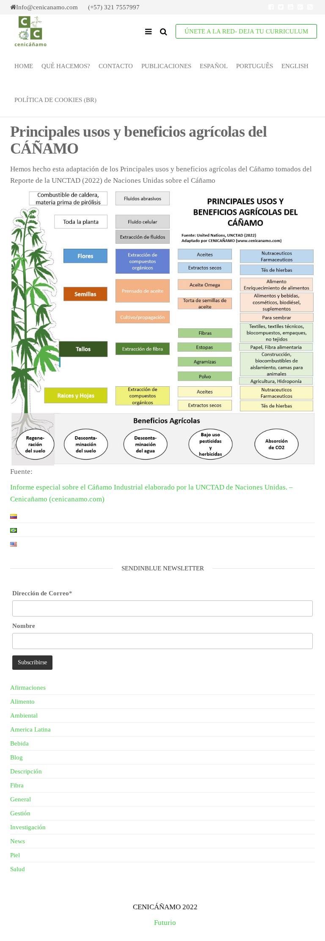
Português (254, 66)
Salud (17, 869)
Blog (16, 757)
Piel (15, 855)
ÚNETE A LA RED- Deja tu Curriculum (246, 31)
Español (214, 66)
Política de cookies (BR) (55, 99)
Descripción (26, 771)
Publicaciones (166, 66)
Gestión (20, 813)
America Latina (30, 729)
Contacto (116, 66)
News (17, 841)
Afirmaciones (28, 687)
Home (23, 66)
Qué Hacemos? (65, 66)
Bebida (19, 743)
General (20, 799)
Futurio (165, 923)
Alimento (22, 701)
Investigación (28, 827)
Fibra (17, 785)
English (294, 66)
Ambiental (24, 715)
